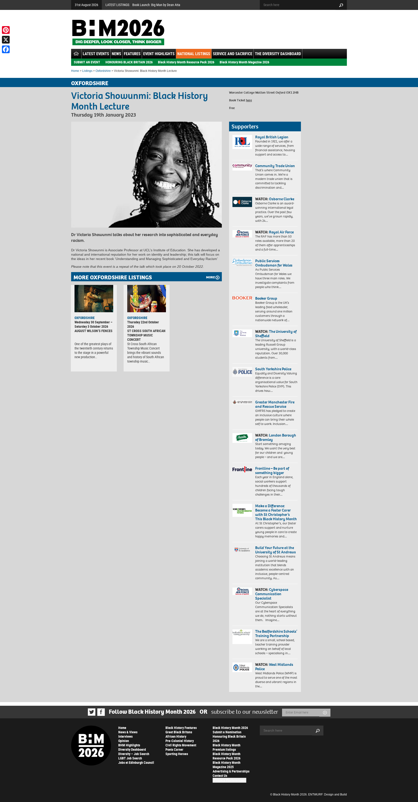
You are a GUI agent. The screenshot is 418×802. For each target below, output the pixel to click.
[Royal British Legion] (242, 142)
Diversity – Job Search (133, 753)
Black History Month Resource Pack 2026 (186, 62)
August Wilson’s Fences (93, 330)
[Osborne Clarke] (242, 202)
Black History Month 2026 (230, 727)
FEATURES (132, 53)
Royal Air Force (281, 232)
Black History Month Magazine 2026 (244, 62)
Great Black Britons (178, 732)
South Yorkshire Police (273, 368)
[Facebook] (6, 49)
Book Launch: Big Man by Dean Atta (156, 4)
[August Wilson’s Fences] (94, 298)
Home (75, 71)
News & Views (127, 732)
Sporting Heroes (176, 753)
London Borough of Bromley (275, 437)
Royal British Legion (271, 137)
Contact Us (220, 775)
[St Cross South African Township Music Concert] (146, 298)
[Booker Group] (242, 297)
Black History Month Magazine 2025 (226, 764)
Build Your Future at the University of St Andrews (275, 550)
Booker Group (266, 298)
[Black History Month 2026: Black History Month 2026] (118, 32)
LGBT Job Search (130, 758)
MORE (210, 277)
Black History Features (181, 727)
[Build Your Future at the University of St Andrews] (242, 550)
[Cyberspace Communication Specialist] (242, 591)
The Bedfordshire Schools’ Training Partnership (276, 633)
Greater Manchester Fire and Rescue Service (274, 404)
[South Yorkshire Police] (242, 372)
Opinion (123, 740)
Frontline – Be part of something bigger (272, 470)
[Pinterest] (6, 30)
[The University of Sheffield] (242, 333)
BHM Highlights (129, 745)
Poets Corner (174, 749)
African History (175, 736)
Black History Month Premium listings (226, 747)
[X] (6, 40)
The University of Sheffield (276, 333)
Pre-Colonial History (179, 740)
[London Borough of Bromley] (242, 438)
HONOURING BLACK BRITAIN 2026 (129, 62)
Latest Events (96, 53)
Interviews (125, 736)
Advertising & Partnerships (231, 771)
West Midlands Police (274, 666)
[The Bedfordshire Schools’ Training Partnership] (242, 636)
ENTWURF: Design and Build (327, 794)
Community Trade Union (275, 165)
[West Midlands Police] (242, 667)
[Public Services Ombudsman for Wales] (242, 262)
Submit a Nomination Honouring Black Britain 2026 (229, 736)
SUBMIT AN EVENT (87, 62)
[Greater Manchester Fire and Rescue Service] (242, 402)
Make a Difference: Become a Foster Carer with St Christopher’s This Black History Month (276, 512)
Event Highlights (159, 53)
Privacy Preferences (229, 780)
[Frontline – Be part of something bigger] (242, 469)
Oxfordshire (103, 71)
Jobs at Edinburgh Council (136, 762)
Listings (87, 71)
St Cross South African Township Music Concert (146, 335)
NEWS (116, 53)
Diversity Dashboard (132, 749)
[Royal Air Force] (242, 234)
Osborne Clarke (281, 198)
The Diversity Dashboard (278, 53)
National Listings (193, 53)
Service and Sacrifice (232, 53)
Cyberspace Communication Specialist (271, 594)
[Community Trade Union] (242, 167)
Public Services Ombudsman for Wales (273, 263)
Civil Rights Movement (180, 745)
